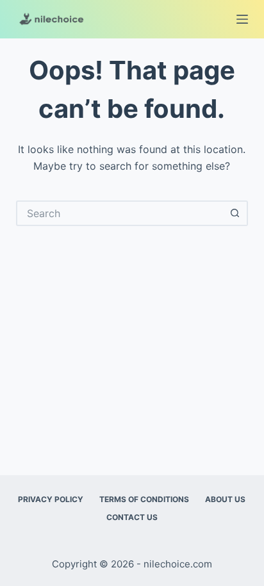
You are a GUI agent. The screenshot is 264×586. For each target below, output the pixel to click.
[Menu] (242, 19)
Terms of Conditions (144, 499)
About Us (225, 499)
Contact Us (132, 517)
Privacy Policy (50, 499)
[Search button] (235, 213)
